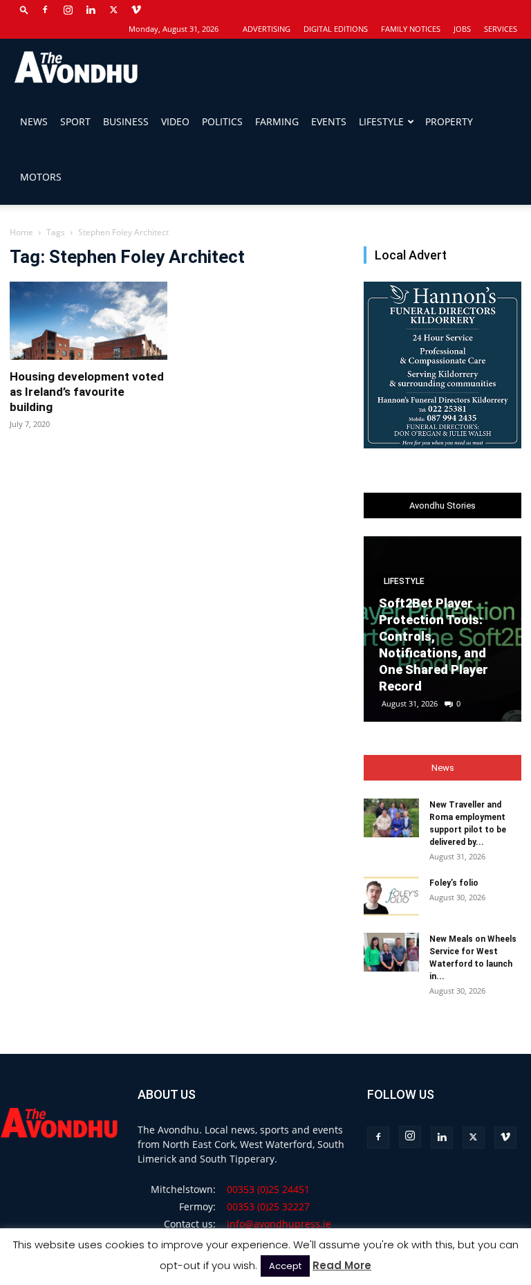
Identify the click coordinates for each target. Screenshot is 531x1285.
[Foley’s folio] (391, 896)
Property (449, 121)
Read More (342, 1265)
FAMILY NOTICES (410, 29)
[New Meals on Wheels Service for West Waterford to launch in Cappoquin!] (391, 952)
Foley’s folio (453, 883)
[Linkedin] (90, 9)
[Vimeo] (136, 9)
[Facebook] (45, 9)
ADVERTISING (266, 29)
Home (21, 232)
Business (126, 121)
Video (175, 121)
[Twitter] (113, 9)
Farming (277, 121)
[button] (24, 9)
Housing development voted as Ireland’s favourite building (87, 392)
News (34, 121)
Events (328, 121)
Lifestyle (381, 121)
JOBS (462, 29)
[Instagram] (67, 9)
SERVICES (500, 29)
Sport (75, 121)
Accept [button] (285, 1266)
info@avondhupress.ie (279, 1223)
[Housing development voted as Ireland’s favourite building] (88, 321)
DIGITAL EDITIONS (336, 29)
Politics (222, 121)
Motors (41, 176)
